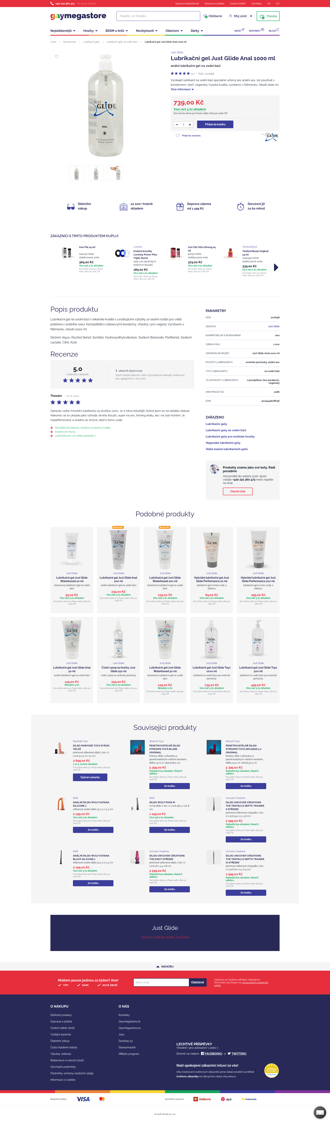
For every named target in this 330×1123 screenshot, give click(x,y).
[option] (83, 259)
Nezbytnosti (145, 31)
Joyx (121, 1034)
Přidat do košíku (215, 124)
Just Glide (177, 52)
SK (268, 3)
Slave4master (127, 1047)
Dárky (195, 31)
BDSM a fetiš (115, 31)
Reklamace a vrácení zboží (67, 1060)
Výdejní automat (60, 1034)
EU (278, 3)
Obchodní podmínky (63, 1066)
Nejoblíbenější (61, 31)
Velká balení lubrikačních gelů (227, 449)
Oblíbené (214, 16)
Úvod (53, 42)
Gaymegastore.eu (130, 1027)
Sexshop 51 (126, 1040)
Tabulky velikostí (60, 1053)
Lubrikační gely (91, 42)
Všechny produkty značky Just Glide (165, 937)
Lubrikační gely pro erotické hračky (230, 436)
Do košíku (169, 786)
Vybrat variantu (90, 777)
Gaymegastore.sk (129, 1021)
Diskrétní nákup (60, 1040)
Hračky (88, 31)
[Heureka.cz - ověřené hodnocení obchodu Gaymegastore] (271, 1077)
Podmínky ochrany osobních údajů (71, 1073)
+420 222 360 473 (64, 3)
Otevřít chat (237, 491)
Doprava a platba (214, 3)
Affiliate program (129, 1053)
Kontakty (257, 3)
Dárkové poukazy (61, 1015)
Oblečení (172, 31)
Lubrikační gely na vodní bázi (122, 42)
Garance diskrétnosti (187, 3)
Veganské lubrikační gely (223, 443)
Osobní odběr (238, 3)
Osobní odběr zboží (62, 1027)
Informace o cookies (62, 1079)
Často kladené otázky (63, 1047)
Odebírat (197, 982)
